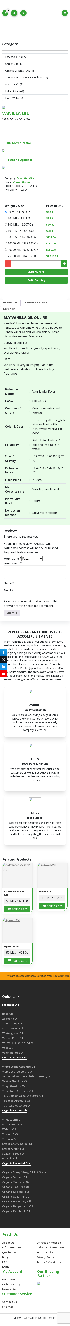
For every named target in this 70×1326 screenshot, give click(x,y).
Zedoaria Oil (10, 1018)
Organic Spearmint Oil (16, 1196)
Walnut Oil (9, 1129)
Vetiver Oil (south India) (17, 1043)
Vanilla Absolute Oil (15, 1081)
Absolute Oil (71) (14, 84)
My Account (10, 1279)
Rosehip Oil (9, 1158)
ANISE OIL (45, 891)
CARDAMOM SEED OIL (15, 893)
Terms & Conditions (49, 1262)
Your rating (12, 559)
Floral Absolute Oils (14, 1057)
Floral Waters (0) (14, 98)
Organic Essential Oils (16, 1163)
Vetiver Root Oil (12, 1038)
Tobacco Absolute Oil (16, 1100)
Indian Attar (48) (14, 91)
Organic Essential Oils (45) (20, 70)
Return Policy (45, 1252)
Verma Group (21, 182)
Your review (13, 563)
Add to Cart (19, 909)
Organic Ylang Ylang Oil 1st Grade (24, 1172)
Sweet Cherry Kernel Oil (17, 1144)
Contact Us (9, 1302)
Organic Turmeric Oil (15, 1182)
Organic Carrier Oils (14, 1110)
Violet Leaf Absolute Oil (17, 1071)
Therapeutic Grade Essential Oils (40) (26, 77)
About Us (8, 1242)
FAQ (5, 1262)
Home (17, 27)
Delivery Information (50, 1247)
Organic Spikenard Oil (16, 1191)
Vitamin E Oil (10, 1134)
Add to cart (36, 272)
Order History (11, 1284)
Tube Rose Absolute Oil (17, 1091)
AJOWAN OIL (12, 946)
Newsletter (9, 1289)
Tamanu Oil (9, 1139)
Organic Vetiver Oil (14, 1177)
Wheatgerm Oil (12, 1119)
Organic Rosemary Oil (16, 1201)
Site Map (7, 1306)
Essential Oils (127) (16, 57)
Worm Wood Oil (12, 1028)
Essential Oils (33, 27)
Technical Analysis (36, 302)
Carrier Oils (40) (14, 63)
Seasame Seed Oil (13, 1153)
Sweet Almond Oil (13, 1148)
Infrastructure (11, 1247)
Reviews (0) (9, 308)
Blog (5, 1257)
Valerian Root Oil (13, 1052)
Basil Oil (7, 1014)
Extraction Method (48, 1242)
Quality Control (12, 1252)
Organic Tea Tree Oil (15, 1187)
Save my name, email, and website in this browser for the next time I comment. (31, 603)
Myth (5, 1267)
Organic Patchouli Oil (16, 1211)
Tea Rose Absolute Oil (16, 1105)
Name (9, 583)
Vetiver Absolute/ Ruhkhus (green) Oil (26, 1076)
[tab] (10, 303)
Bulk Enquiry (36, 280)
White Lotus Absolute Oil (18, 1066)
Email (8, 590)
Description (10, 302)
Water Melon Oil (12, 1124)
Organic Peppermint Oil (17, 1206)
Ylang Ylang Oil (12, 1023)
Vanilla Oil (8, 1048)
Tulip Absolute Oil (13, 1086)
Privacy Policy (45, 1257)
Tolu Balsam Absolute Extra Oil (22, 1096)
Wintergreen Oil (12, 1033)
